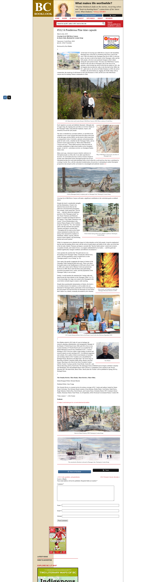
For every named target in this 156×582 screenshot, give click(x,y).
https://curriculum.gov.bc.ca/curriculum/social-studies (74, 402)
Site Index (91, 18)
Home (57, 18)
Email (59, 511)
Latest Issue (42, 556)
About (100, 18)
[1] (105, 164)
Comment (60, 484)
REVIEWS (109, 18)
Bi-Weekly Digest (77, 18)
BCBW (64, 18)
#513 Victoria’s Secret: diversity (109, 477)
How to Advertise (44, 560)
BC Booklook (43, 8)
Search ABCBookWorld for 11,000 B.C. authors (114, 24)
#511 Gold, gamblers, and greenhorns (69, 477)
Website (59, 516)
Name (59, 505)
